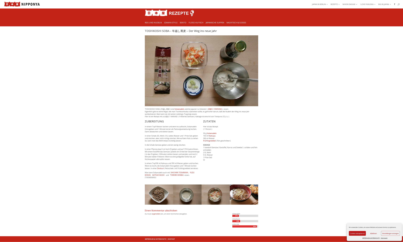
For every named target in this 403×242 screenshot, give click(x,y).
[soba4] (187, 205)
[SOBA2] (159, 205)
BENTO (183, 23)
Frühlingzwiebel (209, 141)
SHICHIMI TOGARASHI (179, 172)
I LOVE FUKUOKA (367, 4)
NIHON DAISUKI (349, 4)
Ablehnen (373, 233)
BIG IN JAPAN (383, 4)
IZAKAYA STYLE (170, 23)
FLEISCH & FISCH (196, 23)
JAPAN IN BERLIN (319, 4)
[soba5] (216, 205)
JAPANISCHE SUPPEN (215, 23)
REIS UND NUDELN (153, 23)
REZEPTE (334, 4)
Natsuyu (212, 136)
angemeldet (156, 214)
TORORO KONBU (177, 175)
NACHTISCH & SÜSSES (236, 23)
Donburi (160, 168)
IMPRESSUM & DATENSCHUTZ (371, 238)
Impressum (384, 238)
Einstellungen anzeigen (390, 233)
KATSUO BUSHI (158, 175)
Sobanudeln (179, 109)
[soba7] (244, 205)
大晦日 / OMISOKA (214, 109)
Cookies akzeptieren (357, 233)
